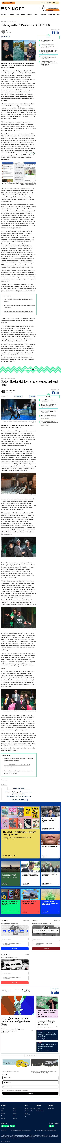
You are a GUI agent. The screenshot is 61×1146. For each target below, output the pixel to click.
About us (27, 1110)
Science (3, 1118)
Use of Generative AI (27, 1115)
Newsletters (51, 14)
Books (23, 14)
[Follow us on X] (5, 1127)
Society (14, 1108)
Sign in (55, 2)
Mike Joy (8, 31)
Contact (26, 1108)
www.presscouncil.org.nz (54, 1136)
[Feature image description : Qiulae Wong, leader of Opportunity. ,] (17, 1005)
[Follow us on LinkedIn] (13, 1127)
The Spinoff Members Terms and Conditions (21, 1130)
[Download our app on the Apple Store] (50, 1127)
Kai (2, 1110)
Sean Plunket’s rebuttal (23, 92)
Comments (32, 396)
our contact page (5, 1136)
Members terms (40, 1110)
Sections (29, 14)
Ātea (18, 14)
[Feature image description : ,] (47, 1002)
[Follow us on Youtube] (8, 1127)
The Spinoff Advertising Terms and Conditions (45, 1130)
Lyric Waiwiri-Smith (10, 390)
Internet (3, 1113)
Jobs (31, 1110)
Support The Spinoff (8, 2)
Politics (3, 14)
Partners (3, 1115)
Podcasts (43, 14)
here (2, 94)
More (36, 14)
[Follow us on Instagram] (11, 1127)
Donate (38, 1108)
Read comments (19, 800)
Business (15, 1118)
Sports (14, 1113)
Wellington (4, 396)
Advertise (32, 1108)
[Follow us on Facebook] (2, 1127)
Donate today (50, 10)
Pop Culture (11, 14)
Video (2, 1108)
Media (14, 1115)
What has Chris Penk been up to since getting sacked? (18, 311)
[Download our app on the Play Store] (53, 1127)
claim (22, 330)
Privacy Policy (4, 1130)
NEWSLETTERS (30, 1055)
